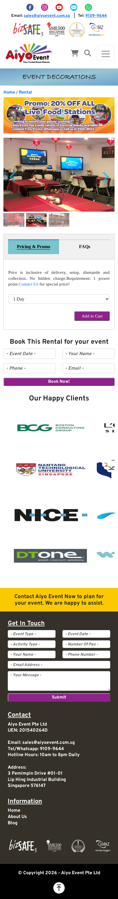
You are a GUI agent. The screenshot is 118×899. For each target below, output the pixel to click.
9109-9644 (96, 15)
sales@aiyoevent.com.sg (47, 15)
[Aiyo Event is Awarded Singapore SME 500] (56, 29)
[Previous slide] (13, 177)
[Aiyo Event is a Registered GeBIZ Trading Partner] (96, 29)
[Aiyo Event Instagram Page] (45, 7)
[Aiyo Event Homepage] (29, 53)
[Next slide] (105, 177)
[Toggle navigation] (106, 52)
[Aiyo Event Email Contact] (74, 7)
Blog (12, 823)
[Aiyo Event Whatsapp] (88, 7)
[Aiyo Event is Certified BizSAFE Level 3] (28, 29)
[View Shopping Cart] (74, 53)
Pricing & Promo (33, 246)
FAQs (84, 246)
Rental (25, 92)
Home (9, 92)
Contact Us (28, 284)
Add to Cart (92, 316)
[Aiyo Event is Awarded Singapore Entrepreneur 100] (76, 29)
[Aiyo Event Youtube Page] (59, 7)
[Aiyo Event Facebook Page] (30, 7)
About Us (17, 817)
